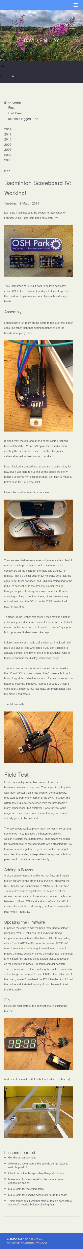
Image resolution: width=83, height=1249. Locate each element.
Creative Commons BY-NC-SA (27, 1243)
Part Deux (15, 113)
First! (11, 107)
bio (12, 75)
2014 (7, 129)
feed (7, 171)
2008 (7, 149)
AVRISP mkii (23, 932)
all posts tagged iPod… (25, 118)
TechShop (41, 476)
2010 (7, 139)
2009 (7, 144)
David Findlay (32, 1239)
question (64, 958)
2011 (7, 134)
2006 (7, 160)
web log (2, 67)
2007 (7, 154)
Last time (9, 212)
